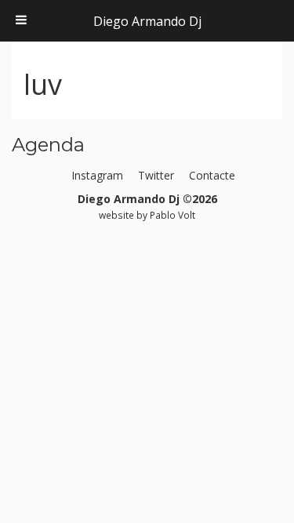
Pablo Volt (172, 215)
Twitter (156, 175)
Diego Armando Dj (147, 21)
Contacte (212, 175)
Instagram (97, 175)
